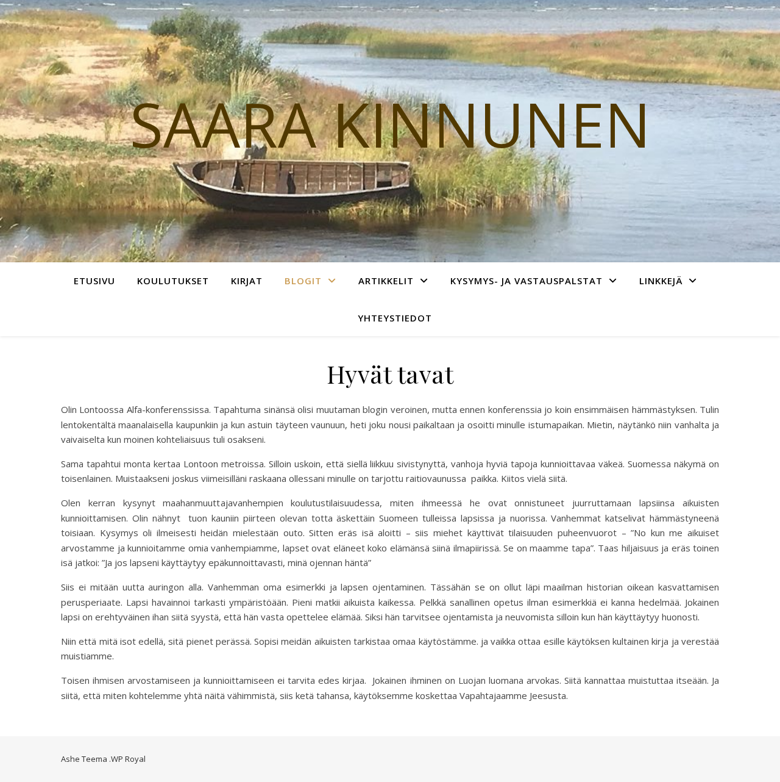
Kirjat (247, 280)
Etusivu (94, 280)
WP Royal (128, 758)
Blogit (303, 280)
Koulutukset (173, 280)
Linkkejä (660, 280)
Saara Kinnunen (390, 123)
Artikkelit (386, 280)
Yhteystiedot (395, 318)
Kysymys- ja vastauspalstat (526, 280)
